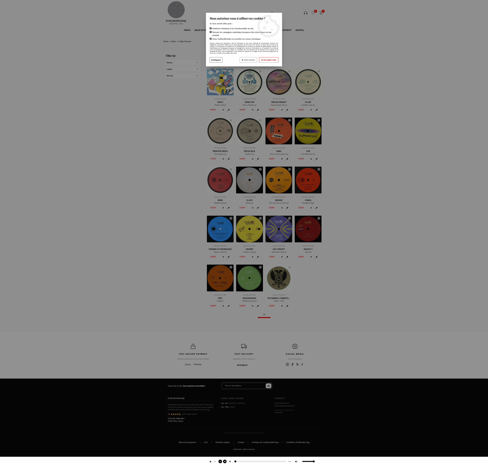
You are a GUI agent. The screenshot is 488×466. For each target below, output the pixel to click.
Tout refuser (249, 60)
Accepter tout (269, 60)
